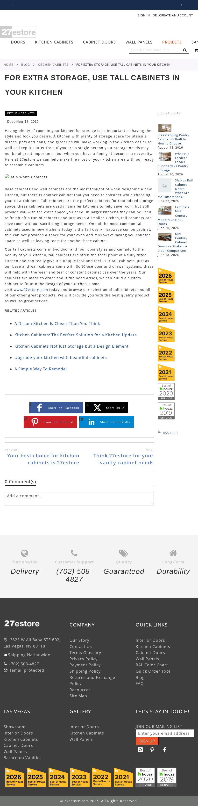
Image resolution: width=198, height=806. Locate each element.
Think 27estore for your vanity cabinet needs (123, 456)
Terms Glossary (85, 652)
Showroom (15, 726)
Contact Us (81, 646)
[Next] (180, 5)
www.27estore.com (31, 289)
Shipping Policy (85, 671)
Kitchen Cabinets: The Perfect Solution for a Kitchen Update (75, 335)
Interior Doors (150, 640)
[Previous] (12, 5)
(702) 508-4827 (23, 664)
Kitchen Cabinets (53, 64)
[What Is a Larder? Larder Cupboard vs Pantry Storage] (164, 156)
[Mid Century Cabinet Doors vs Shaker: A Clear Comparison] (164, 237)
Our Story (79, 640)
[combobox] (159, 50)
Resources (80, 689)
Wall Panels (147, 659)
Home (8, 64)
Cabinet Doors (150, 652)
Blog (25, 64)
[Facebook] (165, 750)
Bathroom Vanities (23, 757)
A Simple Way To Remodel (40, 369)
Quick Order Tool (153, 671)
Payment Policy (85, 665)
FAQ (140, 683)
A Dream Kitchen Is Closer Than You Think (57, 323)
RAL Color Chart (152, 665)
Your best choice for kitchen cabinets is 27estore (42, 456)
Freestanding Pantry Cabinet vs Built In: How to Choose (173, 139)
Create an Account (176, 15)
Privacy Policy (84, 659)
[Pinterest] (152, 750)
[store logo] (18, 32)
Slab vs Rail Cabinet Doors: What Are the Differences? (175, 188)
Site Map (78, 695)
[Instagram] (140, 750)
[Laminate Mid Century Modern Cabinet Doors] (164, 210)
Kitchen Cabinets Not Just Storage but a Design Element (71, 346)
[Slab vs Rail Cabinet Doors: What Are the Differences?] (164, 185)
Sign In (144, 15)
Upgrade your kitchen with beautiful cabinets (60, 357)
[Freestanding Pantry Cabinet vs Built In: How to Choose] (164, 128)
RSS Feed (170, 433)
